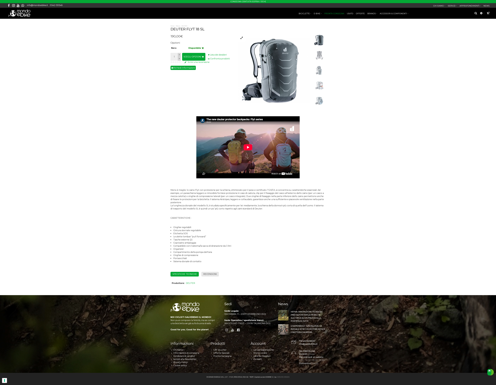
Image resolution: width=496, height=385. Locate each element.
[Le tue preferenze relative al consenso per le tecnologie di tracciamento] (4, 380)
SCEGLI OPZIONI (193, 56)
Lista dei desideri (218, 55)
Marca (178, 26)
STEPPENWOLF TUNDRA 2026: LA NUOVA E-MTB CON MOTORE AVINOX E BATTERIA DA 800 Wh (308, 329)
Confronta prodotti (220, 58)
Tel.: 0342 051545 (307, 351)
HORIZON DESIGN (283, 377)
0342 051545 (56, 5)
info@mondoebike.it (37, 5)
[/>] (283, 315)
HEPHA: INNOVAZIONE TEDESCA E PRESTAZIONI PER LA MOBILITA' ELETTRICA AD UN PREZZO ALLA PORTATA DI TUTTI (307, 316)
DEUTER (184, 26)
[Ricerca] (476, 13)
